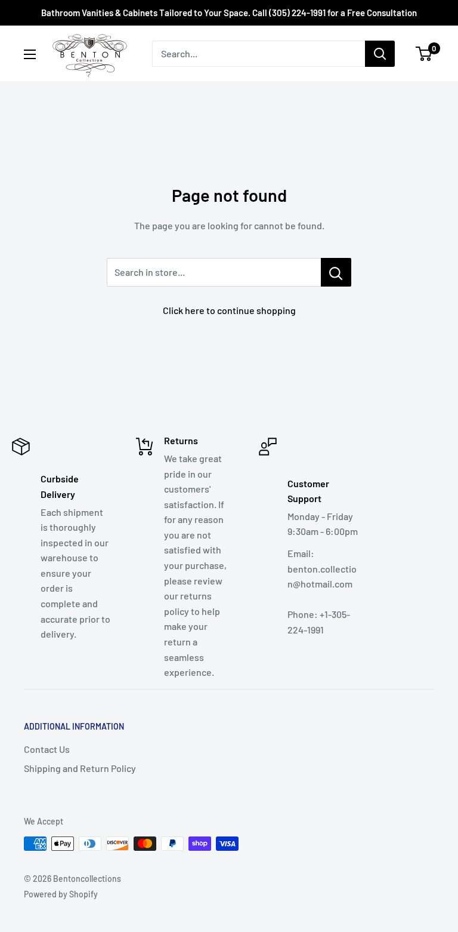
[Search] (380, 54)
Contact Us (47, 749)
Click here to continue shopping (229, 310)
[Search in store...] (336, 272)
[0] (424, 54)
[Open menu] (30, 54)
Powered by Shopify (61, 894)
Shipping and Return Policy (80, 768)
